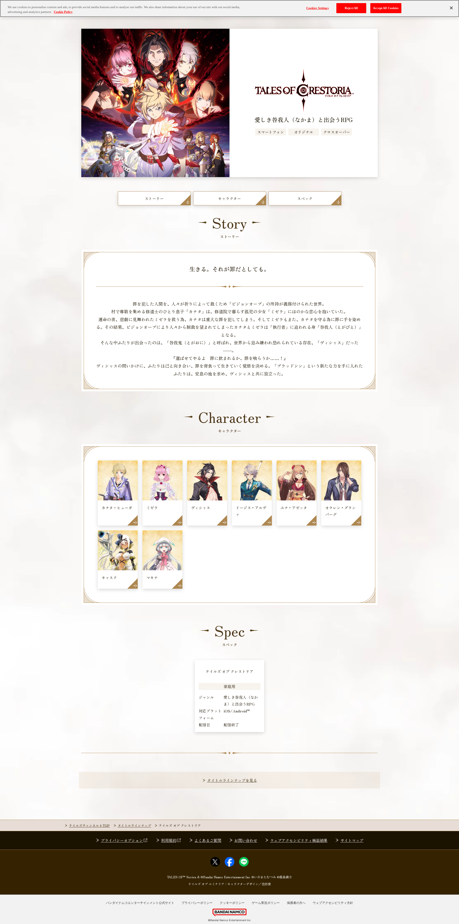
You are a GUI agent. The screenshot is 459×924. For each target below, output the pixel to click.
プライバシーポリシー (197, 903)
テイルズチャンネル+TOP (89, 825)
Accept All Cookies (386, 8)
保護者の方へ (296, 903)
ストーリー (154, 198)
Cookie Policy (63, 12)
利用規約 (168, 840)
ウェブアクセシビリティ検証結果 (299, 840)
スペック (304, 198)
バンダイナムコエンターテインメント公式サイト (140, 903)
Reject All (351, 8)
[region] (229, 8)
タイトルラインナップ (134, 825)
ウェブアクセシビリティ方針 (333, 903)
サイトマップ (351, 840)
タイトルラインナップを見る (232, 780)
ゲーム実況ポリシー (266, 903)
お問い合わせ (245, 840)
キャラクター (229, 198)
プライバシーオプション (122, 840)
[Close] (451, 8)
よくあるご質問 (207, 840)
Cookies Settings (317, 8)
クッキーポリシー (232, 903)
